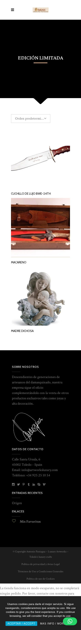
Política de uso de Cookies (41, 579)
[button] (70, 621)
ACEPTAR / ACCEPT (21, 623)
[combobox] (30, 118)
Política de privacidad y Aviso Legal (40, 564)
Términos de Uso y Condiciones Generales (40, 571)
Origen (17, 503)
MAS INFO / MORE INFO (57, 623)
